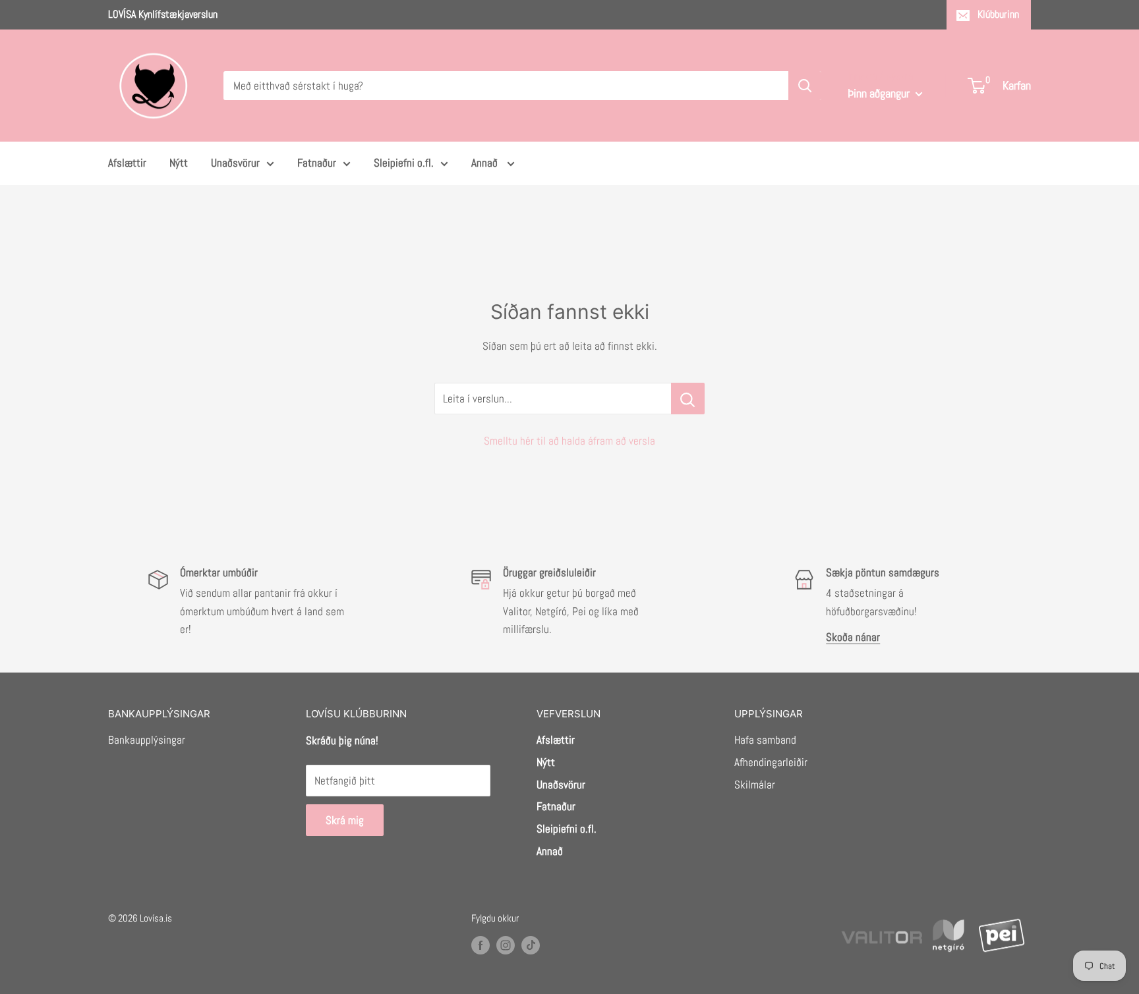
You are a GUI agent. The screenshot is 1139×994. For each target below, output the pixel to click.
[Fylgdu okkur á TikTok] (530, 944)
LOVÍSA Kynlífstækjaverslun (163, 14)
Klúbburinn (998, 14)
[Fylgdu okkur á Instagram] (505, 944)
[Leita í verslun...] (688, 398)
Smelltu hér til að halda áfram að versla (569, 440)
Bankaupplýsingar (146, 739)
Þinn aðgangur (880, 93)
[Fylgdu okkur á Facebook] (480, 944)
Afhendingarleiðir (770, 762)
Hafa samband (765, 739)
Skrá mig (345, 820)
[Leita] (804, 85)
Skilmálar (754, 784)
